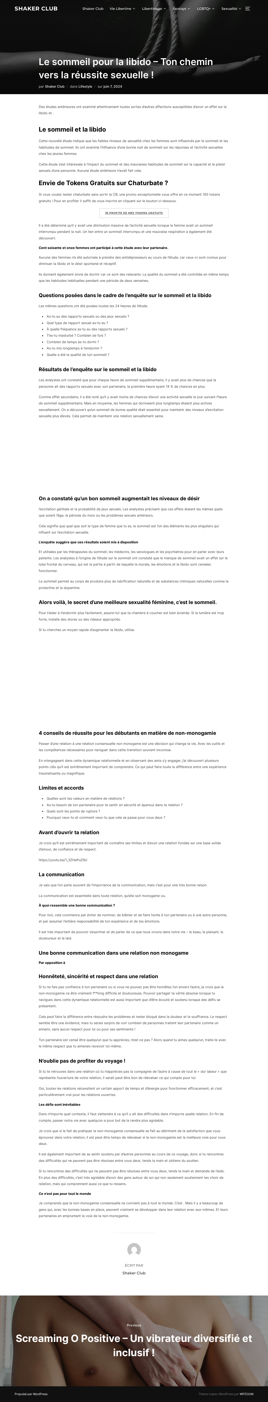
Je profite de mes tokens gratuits (134, 212)
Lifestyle (85, 86)
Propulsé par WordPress (31, 1394)
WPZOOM (246, 1394)
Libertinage (152, 9)
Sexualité (229, 9)
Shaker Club (36, 8)
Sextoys (179, 9)
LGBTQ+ (204, 9)
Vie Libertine (120, 9)
